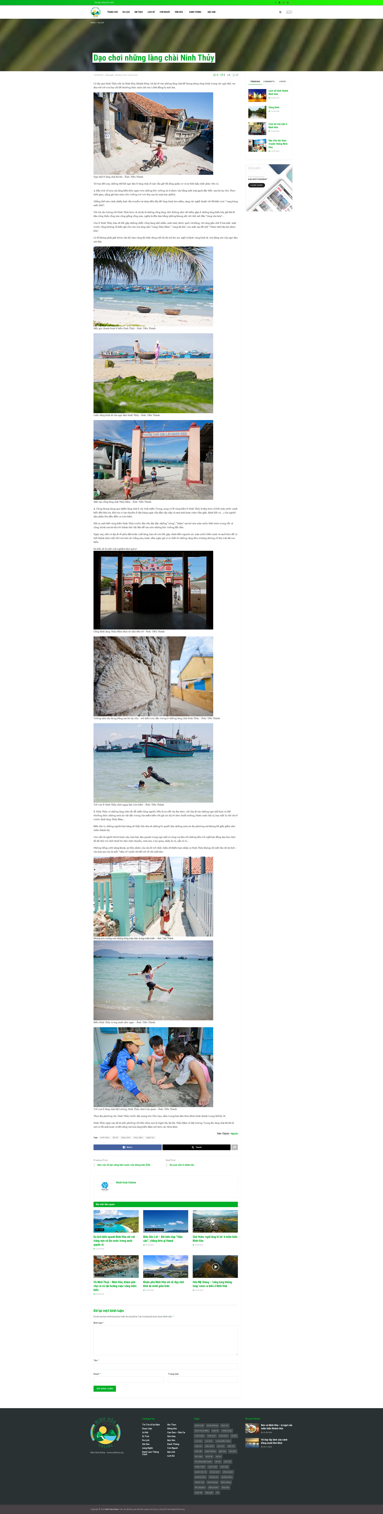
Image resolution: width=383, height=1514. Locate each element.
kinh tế (209, 1456)
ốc (217, 1493)
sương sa (213, 1477)
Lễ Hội (145, 1432)
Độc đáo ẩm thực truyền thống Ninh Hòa (278, 144)
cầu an (198, 1446)
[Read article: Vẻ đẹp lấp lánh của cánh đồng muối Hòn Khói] (252, 1443)
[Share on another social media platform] (234, 1147)
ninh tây (224, 1467)
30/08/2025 (149, 1245)
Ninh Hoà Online (126, 1182)
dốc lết (198, 1451)
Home (93, 23)
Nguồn (234, 1133)
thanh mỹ (199, 1482)
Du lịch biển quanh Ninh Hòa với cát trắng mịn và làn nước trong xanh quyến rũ (114, 1240)
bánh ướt (199, 1425)
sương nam (200, 1477)
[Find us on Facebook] (275, 2)
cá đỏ (234, 1436)
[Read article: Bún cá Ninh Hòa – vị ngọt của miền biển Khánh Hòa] (252, 1428)
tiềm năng (226, 1482)
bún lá (215, 1431)
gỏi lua (222, 1451)
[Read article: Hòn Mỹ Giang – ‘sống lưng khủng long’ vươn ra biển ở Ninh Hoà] (215, 1266)
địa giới (209, 1493)
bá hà (115, 1138)
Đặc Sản (211, 12)
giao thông (210, 1451)
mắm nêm (200, 1467)
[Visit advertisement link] (268, 187)
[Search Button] (280, 12)
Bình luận (99, 1322)
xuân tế (198, 1493)
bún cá (225, 1425)
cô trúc (209, 1441)
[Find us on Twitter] (279, 2)
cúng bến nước (223, 1441)
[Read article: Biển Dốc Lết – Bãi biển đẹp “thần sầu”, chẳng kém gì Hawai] (165, 1221)
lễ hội (218, 1462)
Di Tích (145, 1436)
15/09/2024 (98, 75)
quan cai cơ (200, 1472)
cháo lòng (227, 1431)
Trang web (173, 1374)
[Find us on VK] (288, 2)
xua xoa (225, 1487)
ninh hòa (213, 1467)
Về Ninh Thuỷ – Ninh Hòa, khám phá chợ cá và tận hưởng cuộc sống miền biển (115, 1286)
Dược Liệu (147, 1428)
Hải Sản (146, 1444)
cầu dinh (209, 1446)
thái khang (212, 1482)
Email (97, 1373)
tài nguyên (200, 1487)
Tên (96, 1360)
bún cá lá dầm (202, 1431)
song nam (214, 1472)
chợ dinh (223, 1436)
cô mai (198, 1441)
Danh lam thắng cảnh (150, 1453)
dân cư (231, 1446)
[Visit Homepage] (96, 12)
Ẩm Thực (138, 12)
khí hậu (198, 1456)
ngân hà (150, 1138)
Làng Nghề (147, 1448)
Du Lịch (126, 12)
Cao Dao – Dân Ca (176, 1432)
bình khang (212, 1425)
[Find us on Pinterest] (283, 2)
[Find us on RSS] (291, 2)
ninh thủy (104, 1138)
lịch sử (227, 1462)
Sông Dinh (274, 107)
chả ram (211, 1436)
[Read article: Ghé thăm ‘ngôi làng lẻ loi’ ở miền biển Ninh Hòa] (215, 1221)
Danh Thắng (195, 12)
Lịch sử (151, 12)
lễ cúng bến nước (203, 1462)
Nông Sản (172, 1428)
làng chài (125, 1138)
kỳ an (218, 1456)
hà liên (233, 1451)
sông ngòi (228, 1472)
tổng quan (213, 1487)
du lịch (221, 1446)
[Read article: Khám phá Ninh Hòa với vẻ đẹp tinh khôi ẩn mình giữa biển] (165, 1266)
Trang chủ (112, 12)
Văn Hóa (179, 12)
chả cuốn (199, 1436)
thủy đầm (138, 1138)
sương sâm (227, 1477)
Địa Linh (171, 1452)
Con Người (165, 12)
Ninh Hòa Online (112, 1509)
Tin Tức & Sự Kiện (154, 1230)
